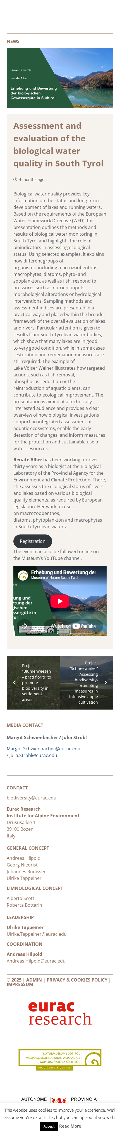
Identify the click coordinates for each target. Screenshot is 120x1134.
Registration (32, 541)
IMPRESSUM (20, 984)
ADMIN (34, 980)
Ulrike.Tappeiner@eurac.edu (37, 934)
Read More (70, 1126)
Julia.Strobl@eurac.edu (33, 755)
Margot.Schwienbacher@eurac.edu (43, 749)
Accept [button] (49, 1126)
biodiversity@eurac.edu (32, 798)
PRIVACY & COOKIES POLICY (77, 980)
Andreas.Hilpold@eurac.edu (36, 961)
